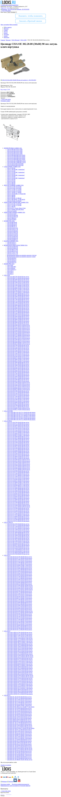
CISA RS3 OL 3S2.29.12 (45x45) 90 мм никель (19, 746)
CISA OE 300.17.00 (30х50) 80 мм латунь (18, 299)
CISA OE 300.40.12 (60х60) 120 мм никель (18, 344)
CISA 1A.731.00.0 (12, 211)
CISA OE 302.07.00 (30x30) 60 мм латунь (18, 345)
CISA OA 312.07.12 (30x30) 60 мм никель (18, 472)
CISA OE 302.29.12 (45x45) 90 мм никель (18, 372)
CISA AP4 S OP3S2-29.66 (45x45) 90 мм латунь (19, 672)
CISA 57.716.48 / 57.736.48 (14, 191)
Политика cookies (5, 784)
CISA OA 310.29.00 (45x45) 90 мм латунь (18, 445)
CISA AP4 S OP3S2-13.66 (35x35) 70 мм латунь (19, 661)
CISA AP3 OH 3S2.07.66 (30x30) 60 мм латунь (19, 591)
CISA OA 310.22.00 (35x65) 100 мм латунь (18, 462)
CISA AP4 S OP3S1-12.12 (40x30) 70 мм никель (20, 639)
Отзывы (13, 5)
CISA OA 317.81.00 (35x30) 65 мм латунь (18, 511)
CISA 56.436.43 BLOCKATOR (15, 165)
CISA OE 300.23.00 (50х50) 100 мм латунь (18, 331)
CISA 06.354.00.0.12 (12, 239)
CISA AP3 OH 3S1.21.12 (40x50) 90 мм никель (19, 578)
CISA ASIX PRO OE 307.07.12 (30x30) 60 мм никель (21, 412)
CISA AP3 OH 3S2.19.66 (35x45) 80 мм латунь (19, 605)
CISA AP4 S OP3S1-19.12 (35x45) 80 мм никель (20, 648)
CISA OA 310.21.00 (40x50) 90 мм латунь (18, 448)
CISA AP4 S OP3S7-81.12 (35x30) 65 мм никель (20, 682)
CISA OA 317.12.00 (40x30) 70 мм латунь (18, 514)
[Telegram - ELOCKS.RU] (10, 781)
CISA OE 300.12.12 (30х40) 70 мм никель (18, 286)
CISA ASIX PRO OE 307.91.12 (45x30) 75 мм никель (21, 416)
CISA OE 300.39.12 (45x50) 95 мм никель (18, 324)
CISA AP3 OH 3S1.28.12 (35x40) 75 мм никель (19, 566)
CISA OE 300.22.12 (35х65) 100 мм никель (18, 329)
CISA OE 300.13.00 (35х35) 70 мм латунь (18, 282)
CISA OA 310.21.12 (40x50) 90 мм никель (18, 449)
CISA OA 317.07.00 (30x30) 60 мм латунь (18, 508)
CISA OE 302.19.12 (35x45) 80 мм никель (18, 366)
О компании (4, 5)
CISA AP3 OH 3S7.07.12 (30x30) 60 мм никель (19, 615)
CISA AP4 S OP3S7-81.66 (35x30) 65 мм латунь (19, 681)
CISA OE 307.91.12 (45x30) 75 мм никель (18, 401)
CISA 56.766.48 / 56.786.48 (14, 201)
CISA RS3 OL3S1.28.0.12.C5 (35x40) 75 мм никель (20, 706)
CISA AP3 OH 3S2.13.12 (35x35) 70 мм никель (19, 595)
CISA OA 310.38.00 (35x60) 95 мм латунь (18, 456)
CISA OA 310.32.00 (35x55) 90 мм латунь (18, 454)
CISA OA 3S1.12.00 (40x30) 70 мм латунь (18, 526)
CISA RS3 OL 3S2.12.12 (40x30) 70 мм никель (19, 738)
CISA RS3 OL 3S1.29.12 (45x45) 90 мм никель (19, 715)
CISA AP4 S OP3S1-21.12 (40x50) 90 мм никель (20, 654)
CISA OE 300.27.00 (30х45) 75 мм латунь (18, 291)
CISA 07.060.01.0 (11, 218)
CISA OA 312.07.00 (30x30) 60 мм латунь (18, 471)
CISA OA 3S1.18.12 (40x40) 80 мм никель (18, 534)
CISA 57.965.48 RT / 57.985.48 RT (16, 199)
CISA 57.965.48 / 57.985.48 (14, 198)
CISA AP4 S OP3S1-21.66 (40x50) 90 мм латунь (19, 652)
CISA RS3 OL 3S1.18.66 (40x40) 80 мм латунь (19, 708)
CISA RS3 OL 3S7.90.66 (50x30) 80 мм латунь (19, 756)
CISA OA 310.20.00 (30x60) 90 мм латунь (18, 451)
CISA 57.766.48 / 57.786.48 (14, 192)
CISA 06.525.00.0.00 (12, 215)
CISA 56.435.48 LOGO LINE (14, 153)
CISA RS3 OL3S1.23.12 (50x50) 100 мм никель (19, 726)
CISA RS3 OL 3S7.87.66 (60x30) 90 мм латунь (19, 758)
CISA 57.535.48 (11, 176)
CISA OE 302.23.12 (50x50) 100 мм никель (18, 384)
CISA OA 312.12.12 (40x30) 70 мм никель (18, 475)
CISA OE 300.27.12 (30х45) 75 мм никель (18, 292)
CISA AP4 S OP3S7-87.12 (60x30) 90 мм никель (20, 694)
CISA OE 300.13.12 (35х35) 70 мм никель (18, 284)
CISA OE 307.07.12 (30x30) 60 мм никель (18, 392)
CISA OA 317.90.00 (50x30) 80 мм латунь (18, 516)
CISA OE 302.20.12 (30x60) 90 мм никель (18, 378)
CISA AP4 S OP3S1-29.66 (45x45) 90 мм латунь (19, 649)
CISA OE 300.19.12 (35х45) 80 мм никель (18, 298)
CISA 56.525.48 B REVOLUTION (16, 156)
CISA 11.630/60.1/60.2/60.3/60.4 (15, 209)
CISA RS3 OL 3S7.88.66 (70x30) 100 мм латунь (19, 759)
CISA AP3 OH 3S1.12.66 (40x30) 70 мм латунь (19, 562)
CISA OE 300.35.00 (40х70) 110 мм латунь (18, 339)
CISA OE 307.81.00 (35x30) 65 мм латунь (18, 394)
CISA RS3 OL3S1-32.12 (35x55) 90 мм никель (19, 718)
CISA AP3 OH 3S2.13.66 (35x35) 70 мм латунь (19, 594)
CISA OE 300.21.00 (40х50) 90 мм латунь (18, 311)
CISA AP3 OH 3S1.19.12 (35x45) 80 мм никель (19, 572)
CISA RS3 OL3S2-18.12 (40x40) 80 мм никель (19, 741)
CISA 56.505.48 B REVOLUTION (16, 155)
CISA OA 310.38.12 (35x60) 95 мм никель (18, 458)
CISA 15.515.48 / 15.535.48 (14, 203)
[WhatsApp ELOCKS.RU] (8, 9)
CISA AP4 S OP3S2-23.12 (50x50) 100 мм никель (20, 676)
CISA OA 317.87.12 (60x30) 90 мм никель (18, 521)
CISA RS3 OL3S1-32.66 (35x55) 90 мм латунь (19, 716)
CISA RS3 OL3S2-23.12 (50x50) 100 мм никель (19, 749)
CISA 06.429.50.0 (11, 258)
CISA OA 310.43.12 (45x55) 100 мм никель (18, 461)
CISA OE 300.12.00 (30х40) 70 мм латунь (18, 285)
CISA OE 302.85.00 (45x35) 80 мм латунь (18, 368)
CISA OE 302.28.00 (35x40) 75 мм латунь (18, 359)
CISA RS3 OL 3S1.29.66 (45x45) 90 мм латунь (19, 714)
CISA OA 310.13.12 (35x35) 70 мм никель (18, 429)
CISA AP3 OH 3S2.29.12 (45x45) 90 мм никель (19, 609)
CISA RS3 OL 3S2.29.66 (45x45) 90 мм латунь (19, 745)
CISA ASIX (10, 265)
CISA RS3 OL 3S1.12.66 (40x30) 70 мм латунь (19, 702)
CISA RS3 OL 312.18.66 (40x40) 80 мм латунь (19, 739)
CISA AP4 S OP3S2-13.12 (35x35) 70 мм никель (20, 662)
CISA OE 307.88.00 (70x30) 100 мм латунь (18, 408)
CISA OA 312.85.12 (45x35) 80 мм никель (18, 495)
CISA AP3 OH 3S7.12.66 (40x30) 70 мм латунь (19, 619)
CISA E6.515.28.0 (11, 213)
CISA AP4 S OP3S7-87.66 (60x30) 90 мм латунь (19, 692)
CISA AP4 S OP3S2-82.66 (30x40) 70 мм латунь (19, 664)
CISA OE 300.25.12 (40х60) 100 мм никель (18, 335)
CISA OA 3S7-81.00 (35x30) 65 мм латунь (18, 548)
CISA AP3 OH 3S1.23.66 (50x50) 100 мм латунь (19, 585)
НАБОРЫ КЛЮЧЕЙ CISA (11, 241)
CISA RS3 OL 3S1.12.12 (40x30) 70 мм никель (19, 704)
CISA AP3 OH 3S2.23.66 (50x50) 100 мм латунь (19, 611)
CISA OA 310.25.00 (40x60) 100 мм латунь (18, 468)
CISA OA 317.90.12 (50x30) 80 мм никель (18, 518)
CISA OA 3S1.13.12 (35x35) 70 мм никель (18, 531)
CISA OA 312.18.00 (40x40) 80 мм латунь (18, 488)
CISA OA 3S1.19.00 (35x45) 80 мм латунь (18, 535)
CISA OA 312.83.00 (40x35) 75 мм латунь (18, 485)
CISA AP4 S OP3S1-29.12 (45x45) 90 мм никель (20, 651)
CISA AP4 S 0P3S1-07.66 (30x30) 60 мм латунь (19, 632)
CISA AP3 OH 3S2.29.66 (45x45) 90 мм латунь (19, 608)
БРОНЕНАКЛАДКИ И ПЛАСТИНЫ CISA (15, 245)
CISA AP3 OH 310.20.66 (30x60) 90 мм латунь (19, 582)
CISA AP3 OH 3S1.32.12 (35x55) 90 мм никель (19, 581)
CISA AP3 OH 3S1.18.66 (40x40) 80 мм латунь (19, 568)
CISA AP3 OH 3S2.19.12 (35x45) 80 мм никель (19, 606)
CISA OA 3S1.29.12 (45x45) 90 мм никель (18, 539)
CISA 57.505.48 (11, 168)
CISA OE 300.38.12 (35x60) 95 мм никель (18, 321)
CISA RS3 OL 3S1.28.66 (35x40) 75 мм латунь (19, 705)
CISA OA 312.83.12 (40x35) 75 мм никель (18, 486)
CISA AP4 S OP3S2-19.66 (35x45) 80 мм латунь (19, 669)
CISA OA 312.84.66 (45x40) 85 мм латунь (18, 496)
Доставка (6, 34)
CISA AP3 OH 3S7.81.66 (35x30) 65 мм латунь (19, 616)
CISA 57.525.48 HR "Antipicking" (16, 175)
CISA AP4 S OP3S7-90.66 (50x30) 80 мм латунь (19, 689)
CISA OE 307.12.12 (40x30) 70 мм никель (18, 398)
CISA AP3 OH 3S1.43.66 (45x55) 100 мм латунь (19, 588)
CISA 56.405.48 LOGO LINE (14, 149)
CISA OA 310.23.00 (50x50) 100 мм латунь (18, 465)
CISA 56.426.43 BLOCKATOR (15, 163)
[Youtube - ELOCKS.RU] (19, 781)
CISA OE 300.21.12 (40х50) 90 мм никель (18, 312)
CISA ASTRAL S (11, 269)
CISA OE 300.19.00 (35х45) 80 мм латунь (18, 296)
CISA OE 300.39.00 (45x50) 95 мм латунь (18, 322)
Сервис (6, 30)
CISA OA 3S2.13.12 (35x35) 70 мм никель (18, 542)
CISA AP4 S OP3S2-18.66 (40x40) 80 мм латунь (19, 666)
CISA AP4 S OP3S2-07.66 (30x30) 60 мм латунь (19, 658)
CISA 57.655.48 (11, 179)
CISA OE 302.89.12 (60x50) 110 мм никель (18, 389)
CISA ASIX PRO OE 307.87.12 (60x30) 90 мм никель (21, 419)
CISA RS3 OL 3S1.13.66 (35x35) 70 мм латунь (19, 699)
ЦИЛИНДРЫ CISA (9, 264)
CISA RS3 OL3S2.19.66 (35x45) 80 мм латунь (19, 742)
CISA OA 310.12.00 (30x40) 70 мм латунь (18, 431)
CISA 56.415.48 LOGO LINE (14, 152)
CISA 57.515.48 (11, 171)
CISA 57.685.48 (11, 183)
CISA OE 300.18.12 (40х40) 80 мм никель (18, 295)
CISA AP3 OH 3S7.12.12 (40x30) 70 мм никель (19, 621)
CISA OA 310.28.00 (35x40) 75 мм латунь (18, 434)
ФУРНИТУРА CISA (9, 221)
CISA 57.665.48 (11, 182)
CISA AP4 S (10, 272)
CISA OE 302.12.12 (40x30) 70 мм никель (18, 352)
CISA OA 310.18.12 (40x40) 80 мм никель (18, 438)
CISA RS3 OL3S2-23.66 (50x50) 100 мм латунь (19, 748)
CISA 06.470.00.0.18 (12, 248)
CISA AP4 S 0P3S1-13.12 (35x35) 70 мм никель (19, 636)
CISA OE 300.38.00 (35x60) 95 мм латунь (18, 319)
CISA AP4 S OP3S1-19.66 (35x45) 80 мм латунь (19, 646)
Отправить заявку (5, 101)
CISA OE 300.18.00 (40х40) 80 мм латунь (18, 294)
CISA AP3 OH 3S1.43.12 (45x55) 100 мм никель (20, 589)
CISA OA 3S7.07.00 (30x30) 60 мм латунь (18, 546)
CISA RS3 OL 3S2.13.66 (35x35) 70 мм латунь (19, 731)
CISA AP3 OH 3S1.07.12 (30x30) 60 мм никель (19, 558)
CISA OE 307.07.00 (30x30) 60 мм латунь (18, 391)
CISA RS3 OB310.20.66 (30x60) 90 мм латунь (19, 719)
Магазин (6, 28)
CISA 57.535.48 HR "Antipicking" (16, 178)
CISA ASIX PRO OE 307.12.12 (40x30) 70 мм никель (21, 415)
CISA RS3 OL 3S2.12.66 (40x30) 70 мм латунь (19, 736)
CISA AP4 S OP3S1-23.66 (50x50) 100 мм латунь (20, 655)
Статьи (9, 5)
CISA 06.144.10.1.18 (12, 229)
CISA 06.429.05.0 (11, 261)
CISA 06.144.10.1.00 (12, 228)
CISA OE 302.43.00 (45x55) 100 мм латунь (18, 385)
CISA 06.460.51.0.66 (12, 249)
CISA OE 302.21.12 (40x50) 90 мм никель (18, 375)
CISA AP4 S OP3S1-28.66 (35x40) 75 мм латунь (19, 641)
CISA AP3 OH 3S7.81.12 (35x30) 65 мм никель (19, 618)
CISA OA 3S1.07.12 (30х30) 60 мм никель (18, 525)
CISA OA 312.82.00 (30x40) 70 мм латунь (18, 479)
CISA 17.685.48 (11, 206)
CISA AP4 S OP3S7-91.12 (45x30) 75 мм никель (20, 688)
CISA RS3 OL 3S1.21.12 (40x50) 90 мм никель (19, 724)
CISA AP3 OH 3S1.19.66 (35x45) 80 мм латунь (19, 571)
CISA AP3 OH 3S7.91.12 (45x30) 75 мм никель (19, 624)
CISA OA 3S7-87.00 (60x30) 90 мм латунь (18, 554)
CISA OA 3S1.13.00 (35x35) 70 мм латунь (18, 529)
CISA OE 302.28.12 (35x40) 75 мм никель (18, 361)
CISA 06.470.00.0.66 (12, 246)
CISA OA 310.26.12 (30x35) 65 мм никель (18, 426)
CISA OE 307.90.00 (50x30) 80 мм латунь (18, 402)
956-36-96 (6, 10)
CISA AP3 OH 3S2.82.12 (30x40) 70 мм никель (19, 598)
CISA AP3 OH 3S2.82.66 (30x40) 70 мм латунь (19, 596)
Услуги (6, 31)
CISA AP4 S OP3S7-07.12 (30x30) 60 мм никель (20, 679)
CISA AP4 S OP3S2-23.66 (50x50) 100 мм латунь (20, 675)
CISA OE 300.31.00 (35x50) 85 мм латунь (18, 302)
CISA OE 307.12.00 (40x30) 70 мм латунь (18, 396)
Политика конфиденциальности (20, 784)
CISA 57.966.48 (11, 195)
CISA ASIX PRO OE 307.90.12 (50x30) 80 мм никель (21, 418)
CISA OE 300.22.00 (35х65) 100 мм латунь (18, 328)
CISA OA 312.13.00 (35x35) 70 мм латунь (18, 476)
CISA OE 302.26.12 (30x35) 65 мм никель (18, 349)
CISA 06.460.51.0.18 (12, 251)
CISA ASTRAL (11, 268)
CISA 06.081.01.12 (12, 226)
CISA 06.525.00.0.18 (12, 216)
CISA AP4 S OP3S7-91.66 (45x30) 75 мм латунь (19, 686)
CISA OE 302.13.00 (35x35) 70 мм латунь (18, 354)
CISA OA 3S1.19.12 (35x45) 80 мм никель (18, 536)
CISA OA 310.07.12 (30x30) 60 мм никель (18, 424)
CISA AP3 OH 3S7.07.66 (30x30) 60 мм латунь (19, 614)
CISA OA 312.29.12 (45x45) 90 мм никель (18, 501)
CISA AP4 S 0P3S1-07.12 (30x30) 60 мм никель (19, 634)
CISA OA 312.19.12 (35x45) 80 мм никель (18, 492)
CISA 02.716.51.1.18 (12, 254)
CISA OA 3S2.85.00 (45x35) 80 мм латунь (18, 544)
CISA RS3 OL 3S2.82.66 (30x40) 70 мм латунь (19, 734)
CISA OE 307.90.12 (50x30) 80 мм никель (18, 404)
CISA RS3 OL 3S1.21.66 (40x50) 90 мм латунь (19, 722)
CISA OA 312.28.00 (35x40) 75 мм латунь (18, 482)
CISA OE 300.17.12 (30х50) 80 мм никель (18, 301)
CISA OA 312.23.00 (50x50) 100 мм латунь (18, 505)
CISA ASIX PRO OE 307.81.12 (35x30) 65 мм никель (21, 414)
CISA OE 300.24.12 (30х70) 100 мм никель (18, 338)
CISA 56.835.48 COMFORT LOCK (16, 162)
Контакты (6, 37)
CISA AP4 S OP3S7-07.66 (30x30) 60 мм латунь (19, 678)
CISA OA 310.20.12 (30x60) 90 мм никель (18, 452)
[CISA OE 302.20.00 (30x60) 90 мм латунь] (15, 78)
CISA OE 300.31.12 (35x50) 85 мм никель (18, 304)
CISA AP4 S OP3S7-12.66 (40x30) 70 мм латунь (19, 684)
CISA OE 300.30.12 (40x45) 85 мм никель (18, 306)
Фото (16, 5)
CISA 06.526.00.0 (11, 219)
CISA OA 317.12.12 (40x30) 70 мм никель (18, 515)
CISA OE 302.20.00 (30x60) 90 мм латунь (18, 376)
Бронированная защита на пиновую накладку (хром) (21, 256)
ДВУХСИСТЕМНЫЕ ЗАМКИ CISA (14, 185)
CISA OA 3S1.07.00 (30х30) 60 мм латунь (18, 524)
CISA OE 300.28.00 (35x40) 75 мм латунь (18, 288)
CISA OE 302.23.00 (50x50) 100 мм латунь (18, 382)
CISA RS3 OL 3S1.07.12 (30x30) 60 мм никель (19, 698)
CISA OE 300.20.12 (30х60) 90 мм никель (18, 318)
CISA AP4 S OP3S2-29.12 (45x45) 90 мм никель (20, 674)
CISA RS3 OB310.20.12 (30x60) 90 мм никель (19, 721)
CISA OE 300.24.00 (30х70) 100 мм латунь (18, 336)
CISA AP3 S (10, 271)
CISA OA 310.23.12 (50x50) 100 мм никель (18, 466)
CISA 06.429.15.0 (11, 262)
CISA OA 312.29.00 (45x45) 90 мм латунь (18, 499)
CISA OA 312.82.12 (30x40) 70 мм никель (18, 481)
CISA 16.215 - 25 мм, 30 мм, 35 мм (16, 208)
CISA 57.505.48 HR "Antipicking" (16, 169)
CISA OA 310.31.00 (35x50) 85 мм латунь (18, 442)
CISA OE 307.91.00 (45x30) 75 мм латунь (18, 399)
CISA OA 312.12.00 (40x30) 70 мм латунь (18, 474)
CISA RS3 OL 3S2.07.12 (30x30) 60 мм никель (19, 729)
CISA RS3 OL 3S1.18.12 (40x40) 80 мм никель (19, 709)
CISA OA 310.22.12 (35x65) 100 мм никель (18, 464)
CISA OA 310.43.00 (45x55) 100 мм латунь (18, 459)
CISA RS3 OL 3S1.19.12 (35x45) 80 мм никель (19, 712)
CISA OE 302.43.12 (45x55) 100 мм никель (18, 386)
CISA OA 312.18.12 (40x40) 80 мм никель (18, 489)
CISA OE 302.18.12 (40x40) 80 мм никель (18, 364)
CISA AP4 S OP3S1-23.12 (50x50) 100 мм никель (20, 656)
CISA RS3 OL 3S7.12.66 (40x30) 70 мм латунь (19, 754)
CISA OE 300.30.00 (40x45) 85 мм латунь (18, 305)
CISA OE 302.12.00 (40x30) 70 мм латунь (18, 351)
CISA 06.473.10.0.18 (12, 235)
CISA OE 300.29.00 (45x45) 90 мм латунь (18, 308)
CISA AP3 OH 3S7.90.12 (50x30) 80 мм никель (19, 626)
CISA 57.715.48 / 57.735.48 (14, 189)
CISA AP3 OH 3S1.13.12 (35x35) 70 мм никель (19, 561)
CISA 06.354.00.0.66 (12, 236)
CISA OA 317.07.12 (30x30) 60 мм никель (18, 509)
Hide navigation (13, 24)
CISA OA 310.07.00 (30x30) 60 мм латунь (18, 422)
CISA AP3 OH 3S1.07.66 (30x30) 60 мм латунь (19, 556)
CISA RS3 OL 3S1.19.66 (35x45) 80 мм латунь (19, 711)
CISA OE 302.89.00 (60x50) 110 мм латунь (18, 388)
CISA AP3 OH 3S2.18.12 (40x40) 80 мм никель (19, 604)
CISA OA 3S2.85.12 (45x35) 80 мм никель (18, 545)
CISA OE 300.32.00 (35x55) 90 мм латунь (18, 314)
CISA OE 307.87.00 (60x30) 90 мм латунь (18, 405)
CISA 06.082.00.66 (12, 222)
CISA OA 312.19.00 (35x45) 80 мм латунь (18, 491)
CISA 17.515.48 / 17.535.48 (14, 205)
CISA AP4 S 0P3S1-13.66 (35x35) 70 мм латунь (19, 635)
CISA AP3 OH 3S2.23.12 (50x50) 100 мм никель (20, 612)
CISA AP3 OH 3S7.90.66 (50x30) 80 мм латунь (19, 625)
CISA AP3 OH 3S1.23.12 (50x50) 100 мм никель (20, 586)
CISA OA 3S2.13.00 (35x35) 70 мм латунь (18, 541)
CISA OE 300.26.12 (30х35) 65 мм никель (18, 281)
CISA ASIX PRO (11, 266)
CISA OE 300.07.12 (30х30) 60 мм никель (18, 278)
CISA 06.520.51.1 (11, 242)
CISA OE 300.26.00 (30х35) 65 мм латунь (18, 279)
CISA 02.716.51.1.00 (12, 252)
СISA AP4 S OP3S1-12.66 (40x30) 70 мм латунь (19, 638)
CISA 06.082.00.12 (12, 225)
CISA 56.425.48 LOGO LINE (14, 151)
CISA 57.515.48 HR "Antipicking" (16, 172)
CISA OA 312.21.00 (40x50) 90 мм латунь (18, 502)
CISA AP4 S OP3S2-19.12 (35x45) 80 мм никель (20, 671)
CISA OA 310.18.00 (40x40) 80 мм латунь (18, 436)
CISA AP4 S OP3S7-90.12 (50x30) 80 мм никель (20, 691)
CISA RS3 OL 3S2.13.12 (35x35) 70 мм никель (19, 732)
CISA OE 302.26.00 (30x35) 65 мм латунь (18, 348)
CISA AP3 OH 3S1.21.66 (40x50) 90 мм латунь (19, 576)
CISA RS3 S (10, 274)
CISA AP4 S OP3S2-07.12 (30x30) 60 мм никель (20, 659)
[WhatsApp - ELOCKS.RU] (4, 781)
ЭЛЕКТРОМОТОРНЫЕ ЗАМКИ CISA (14, 212)
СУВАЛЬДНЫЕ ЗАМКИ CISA (12, 166)
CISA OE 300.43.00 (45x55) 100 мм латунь (18, 325)
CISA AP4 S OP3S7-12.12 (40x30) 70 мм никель (20, 685)
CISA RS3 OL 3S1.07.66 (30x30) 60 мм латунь (19, 696)
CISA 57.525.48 (11, 173)
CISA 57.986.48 (11, 196)
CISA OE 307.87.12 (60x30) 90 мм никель (18, 406)
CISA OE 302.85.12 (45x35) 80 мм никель (18, 369)
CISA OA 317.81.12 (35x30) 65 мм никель (18, 512)
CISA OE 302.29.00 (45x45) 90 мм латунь (18, 371)
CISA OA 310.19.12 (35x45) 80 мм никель (18, 441)
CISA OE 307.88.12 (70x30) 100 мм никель (18, 409)
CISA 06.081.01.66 (12, 223)
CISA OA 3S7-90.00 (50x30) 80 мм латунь (18, 552)
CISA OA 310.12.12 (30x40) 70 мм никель (18, 432)
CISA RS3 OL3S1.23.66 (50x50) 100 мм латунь (19, 725)
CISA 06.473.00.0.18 (12, 232)
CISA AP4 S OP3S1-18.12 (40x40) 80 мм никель (20, 645)
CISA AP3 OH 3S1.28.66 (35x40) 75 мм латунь (19, 565)
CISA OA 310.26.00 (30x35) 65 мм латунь (18, 425)
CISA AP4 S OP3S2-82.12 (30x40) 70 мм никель (20, 665)
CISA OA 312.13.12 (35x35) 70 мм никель (18, 478)
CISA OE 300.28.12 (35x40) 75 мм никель (18, 289)
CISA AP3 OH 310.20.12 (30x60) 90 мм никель (19, 584)
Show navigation (5, 24)
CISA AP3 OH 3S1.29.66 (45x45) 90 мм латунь (19, 574)
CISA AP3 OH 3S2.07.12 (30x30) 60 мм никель (19, 592)
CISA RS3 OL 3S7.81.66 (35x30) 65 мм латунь (19, 752)
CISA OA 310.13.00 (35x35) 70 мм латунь (18, 428)
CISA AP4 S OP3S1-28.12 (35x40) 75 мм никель (20, 642)
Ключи (6, 33)
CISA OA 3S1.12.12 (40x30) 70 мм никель (18, 528)
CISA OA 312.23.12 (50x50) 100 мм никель (18, 506)
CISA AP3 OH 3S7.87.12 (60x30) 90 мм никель (19, 629)
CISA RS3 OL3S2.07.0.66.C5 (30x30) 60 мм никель (20, 728)
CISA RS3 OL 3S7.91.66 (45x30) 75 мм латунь (19, 755)
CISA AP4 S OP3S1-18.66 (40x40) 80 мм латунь (19, 644)
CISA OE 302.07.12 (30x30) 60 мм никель (18, 346)
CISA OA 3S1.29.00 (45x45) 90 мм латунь (18, 538)
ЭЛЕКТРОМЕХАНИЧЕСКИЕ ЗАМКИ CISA (16, 202)
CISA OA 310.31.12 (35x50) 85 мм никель (18, 444)
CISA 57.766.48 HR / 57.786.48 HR (16, 193)
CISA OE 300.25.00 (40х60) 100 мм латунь (18, 334)
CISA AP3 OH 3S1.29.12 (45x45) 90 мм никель (19, 575)
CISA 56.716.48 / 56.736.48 (14, 188)
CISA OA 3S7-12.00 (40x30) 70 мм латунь (18, 549)
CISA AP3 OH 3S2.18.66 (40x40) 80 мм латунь (19, 602)
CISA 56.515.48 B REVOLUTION (16, 158)
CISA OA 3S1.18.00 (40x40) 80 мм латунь (18, 532)
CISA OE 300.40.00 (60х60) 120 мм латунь (18, 342)
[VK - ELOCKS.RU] (15, 781)
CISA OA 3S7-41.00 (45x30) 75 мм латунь (18, 551)
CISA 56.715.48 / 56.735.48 (14, 186)
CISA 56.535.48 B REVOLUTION (16, 159)
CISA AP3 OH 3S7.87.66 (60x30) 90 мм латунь (19, 628)
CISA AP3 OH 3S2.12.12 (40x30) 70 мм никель (19, 601)
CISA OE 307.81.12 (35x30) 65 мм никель (18, 395)
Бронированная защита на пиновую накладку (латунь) (21, 255)
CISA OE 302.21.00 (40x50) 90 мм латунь (18, 374)
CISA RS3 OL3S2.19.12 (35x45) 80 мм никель (19, 744)
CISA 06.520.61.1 (11, 243)
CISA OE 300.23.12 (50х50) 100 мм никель (18, 332)
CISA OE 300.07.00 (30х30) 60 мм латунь (18, 276)
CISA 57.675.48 (11, 181)
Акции (6, 36)
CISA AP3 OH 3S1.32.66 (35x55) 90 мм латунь (19, 579)
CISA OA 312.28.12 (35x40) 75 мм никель (18, 484)
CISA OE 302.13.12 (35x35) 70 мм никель (18, 355)
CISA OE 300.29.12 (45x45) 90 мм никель (18, 309)
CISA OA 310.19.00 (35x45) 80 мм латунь (18, 439)
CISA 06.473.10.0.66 (12, 233)
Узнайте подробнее (6, 765)
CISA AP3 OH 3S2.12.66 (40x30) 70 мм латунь (19, 599)
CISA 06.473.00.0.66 (12, 231)
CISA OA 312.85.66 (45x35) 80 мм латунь (18, 494)
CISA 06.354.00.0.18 (12, 238)
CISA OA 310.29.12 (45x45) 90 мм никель (18, 446)
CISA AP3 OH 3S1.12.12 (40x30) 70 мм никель (19, 564)
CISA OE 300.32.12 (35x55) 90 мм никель (18, 315)
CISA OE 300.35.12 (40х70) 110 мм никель (18, 341)
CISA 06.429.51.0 (11, 259)
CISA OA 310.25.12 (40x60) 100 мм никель (18, 469)
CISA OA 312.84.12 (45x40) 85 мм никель (18, 498)
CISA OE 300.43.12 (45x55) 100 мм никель (18, 326)
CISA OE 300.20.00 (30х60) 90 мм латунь (18, 316)
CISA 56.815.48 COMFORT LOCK (16, 161)
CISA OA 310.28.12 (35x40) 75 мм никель (18, 435)
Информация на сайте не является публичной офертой (15, 785)
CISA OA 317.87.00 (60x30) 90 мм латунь (18, 519)
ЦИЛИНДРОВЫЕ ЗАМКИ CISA (13, 148)
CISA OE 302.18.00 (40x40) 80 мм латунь (18, 362)
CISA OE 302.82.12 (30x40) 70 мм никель (18, 358)
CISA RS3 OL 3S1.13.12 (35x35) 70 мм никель (19, 701)
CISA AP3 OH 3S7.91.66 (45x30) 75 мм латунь (19, 622)
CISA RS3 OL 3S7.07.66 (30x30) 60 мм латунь (19, 751)
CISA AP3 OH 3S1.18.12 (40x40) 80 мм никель (19, 569)
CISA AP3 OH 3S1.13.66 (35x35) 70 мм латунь (19, 559)
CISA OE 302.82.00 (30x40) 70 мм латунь (18, 356)
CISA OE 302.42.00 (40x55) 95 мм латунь (18, 379)
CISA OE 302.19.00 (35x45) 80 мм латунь (18, 365)
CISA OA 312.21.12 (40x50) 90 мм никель (18, 504)
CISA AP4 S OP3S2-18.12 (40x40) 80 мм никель (20, 668)
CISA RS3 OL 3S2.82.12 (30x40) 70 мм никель (19, 735)
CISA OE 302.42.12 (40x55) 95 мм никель (18, 381)
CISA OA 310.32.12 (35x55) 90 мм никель (18, 455)
